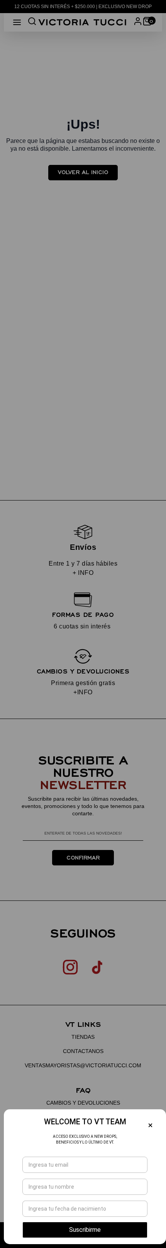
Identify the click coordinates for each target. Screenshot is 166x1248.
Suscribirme (85, 1229)
